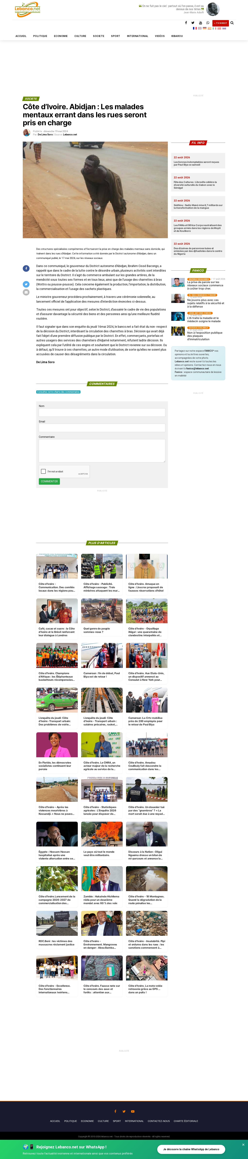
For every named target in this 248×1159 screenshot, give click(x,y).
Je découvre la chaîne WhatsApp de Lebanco (191, 1149)
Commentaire (47, 436)
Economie (87, 1121)
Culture (103, 1121)
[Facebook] (115, 1110)
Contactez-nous (159, 1121)
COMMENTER (49, 481)
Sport (117, 1121)
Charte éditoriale (186, 1121)
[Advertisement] (124, 60)
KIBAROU (177, 36)
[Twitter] (124, 1110)
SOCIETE (98, 36)
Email (42, 421)
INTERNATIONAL (137, 36)
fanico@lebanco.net (197, 368)
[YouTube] (132, 1110)
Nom (41, 406)
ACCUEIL (21, 36)
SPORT (115, 36)
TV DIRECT (221, 23)
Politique (70, 1121)
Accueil (55, 1121)
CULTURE (80, 36)
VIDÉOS (160, 36)
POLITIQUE (40, 36)
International (134, 1121)
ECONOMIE (61, 36)
